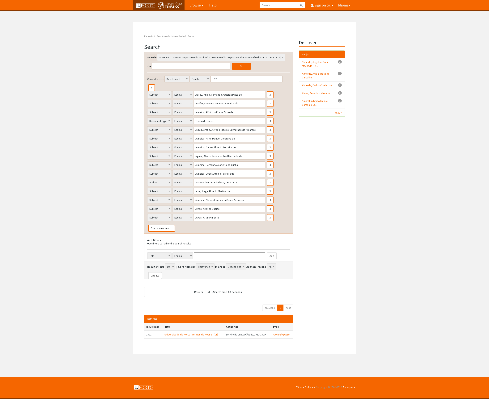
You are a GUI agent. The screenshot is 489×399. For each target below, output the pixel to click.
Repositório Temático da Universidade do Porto (169, 36)
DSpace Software (305, 387)
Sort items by (186, 266)
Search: (152, 57)
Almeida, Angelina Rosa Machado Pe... (315, 64)
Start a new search (161, 228)
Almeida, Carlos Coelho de (317, 85)
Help (213, 5)
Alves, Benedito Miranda (316, 93)
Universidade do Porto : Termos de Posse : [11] (191, 334)
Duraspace (349, 387)
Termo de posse (281, 334)
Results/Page (155, 266)
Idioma (343, 5)
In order (220, 266)
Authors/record (256, 266)
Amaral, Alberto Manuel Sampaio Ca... (315, 102)
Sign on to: (322, 5)
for (149, 66)
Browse (195, 5)
